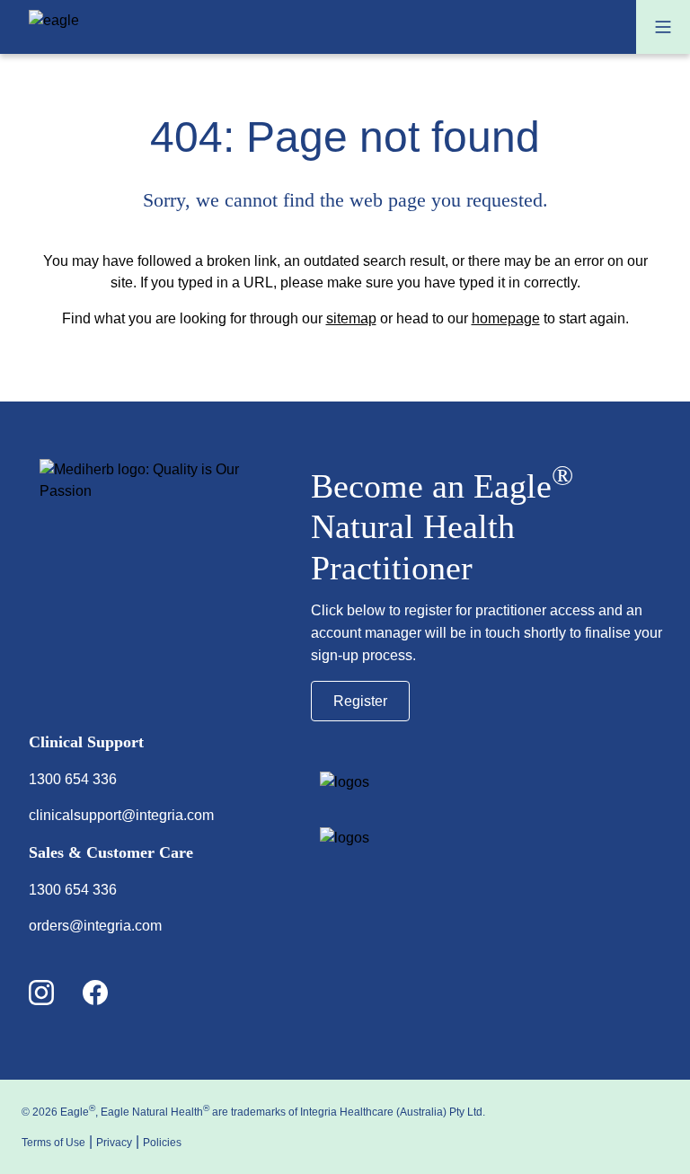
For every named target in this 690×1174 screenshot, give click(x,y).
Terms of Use (53, 1142)
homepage (506, 318)
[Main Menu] (663, 27)
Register (360, 701)
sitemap (351, 318)
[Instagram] (56, 994)
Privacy (114, 1142)
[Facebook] (110, 994)
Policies (162, 1142)
